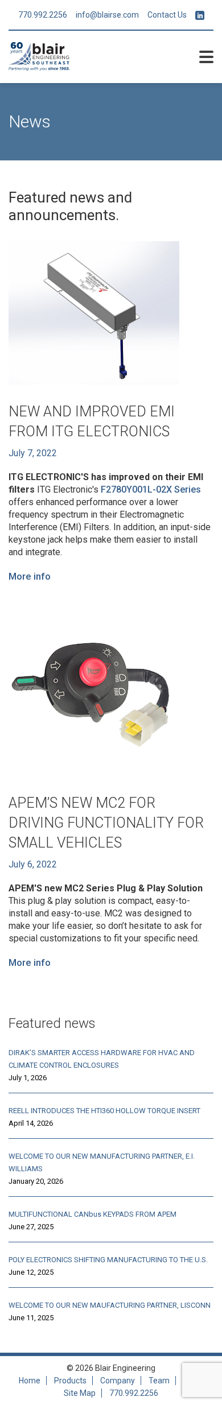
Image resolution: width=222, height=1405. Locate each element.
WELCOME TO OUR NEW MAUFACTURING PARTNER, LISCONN (110, 1305)
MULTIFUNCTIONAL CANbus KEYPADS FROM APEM (92, 1214)
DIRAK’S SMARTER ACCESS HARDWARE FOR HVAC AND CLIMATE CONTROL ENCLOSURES (102, 1058)
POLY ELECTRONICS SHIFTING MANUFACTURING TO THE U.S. (108, 1259)
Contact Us (167, 14)
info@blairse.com (107, 14)
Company (117, 1380)
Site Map (80, 1393)
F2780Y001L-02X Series (151, 489)
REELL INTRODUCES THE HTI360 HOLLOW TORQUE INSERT (104, 1110)
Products (70, 1380)
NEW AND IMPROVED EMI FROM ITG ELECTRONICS (92, 421)
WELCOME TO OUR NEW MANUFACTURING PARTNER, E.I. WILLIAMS (102, 1162)
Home (29, 1380)
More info (30, 576)
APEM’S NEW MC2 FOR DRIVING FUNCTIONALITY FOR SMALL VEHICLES (106, 823)
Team (159, 1380)
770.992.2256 (42, 14)
